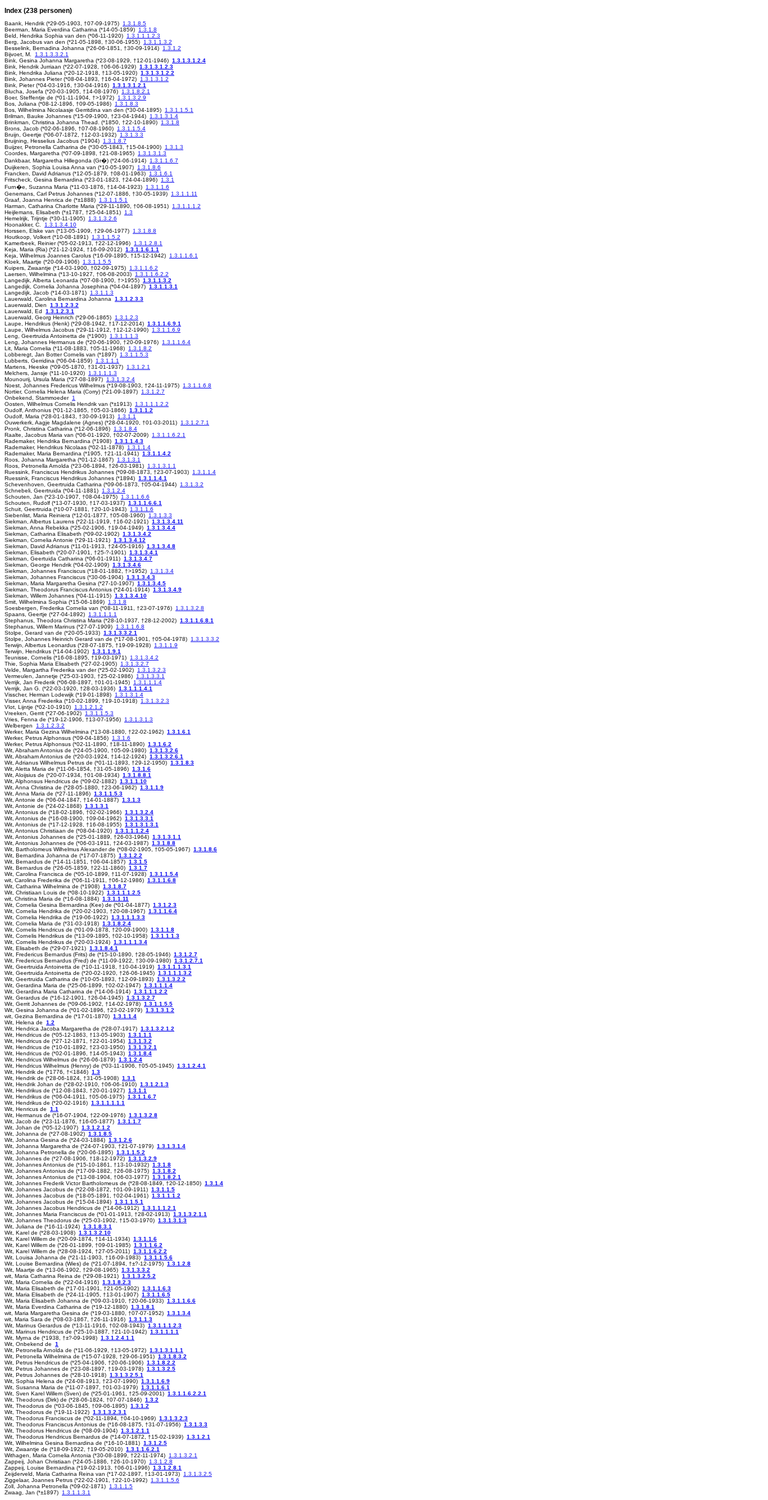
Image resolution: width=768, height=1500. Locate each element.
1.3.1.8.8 (144, 231)
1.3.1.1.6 (157, 187)
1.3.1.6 (121, 738)
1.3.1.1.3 (102, 293)
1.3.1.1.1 (107, 361)
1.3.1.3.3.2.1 (52, 54)
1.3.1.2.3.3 (129, 299)
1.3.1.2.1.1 (135, 1430)
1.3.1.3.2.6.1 (166, 756)
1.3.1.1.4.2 (156, 453)
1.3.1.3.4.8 (161, 546)
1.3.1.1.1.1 (102, 614)
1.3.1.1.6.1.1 (142, 249)
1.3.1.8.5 (134, 23)
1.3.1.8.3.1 (97, 1226)
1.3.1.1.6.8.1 (197, 620)
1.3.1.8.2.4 (116, 923)
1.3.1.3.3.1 (150, 676)
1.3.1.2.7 (153, 391)
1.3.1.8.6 (149, 167)
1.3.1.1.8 (162, 930)
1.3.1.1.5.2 (106, 237)
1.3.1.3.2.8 (189, 608)
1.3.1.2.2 (130, 855)
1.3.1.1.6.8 (197, 385)
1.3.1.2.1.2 (88, 707)
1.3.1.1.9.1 (106, 651)
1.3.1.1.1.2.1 (159, 1208)
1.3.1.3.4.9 (167, 589)
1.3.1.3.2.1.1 (190, 1214)
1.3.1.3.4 (162, 571)
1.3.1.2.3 (126, 317)
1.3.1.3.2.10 (95, 1233)
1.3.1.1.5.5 (97, 262)
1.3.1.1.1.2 (186, 206)
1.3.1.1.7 (129, 1121)
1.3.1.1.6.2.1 (169, 435)
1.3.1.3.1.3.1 (142, 824)
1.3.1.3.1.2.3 (156, 67)
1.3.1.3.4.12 (130, 540)
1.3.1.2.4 (113, 490)
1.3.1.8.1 (143, 1307)
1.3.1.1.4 (139, 447)
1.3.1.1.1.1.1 (108, 1103)
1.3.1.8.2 (140, 348)
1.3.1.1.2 (141, 410)
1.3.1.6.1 (161, 173)
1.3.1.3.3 (131, 135)
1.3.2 (152, 1400)
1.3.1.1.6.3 (156, 1288)
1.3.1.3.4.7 (138, 558)
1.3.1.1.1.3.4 (130, 942)
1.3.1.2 (171, 48)
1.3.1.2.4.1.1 (117, 1338)
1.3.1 (167, 180)
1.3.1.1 (127, 416)
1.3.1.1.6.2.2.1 (187, 1393)
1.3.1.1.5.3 (134, 354)
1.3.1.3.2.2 (171, 979)
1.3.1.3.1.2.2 (157, 73)
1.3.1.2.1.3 (154, 1084)
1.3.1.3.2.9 (132, 97)
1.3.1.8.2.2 (161, 1362)
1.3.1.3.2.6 (102, 218)
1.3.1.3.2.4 (120, 379)
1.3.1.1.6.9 (166, 330)
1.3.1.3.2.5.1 (126, 1375)
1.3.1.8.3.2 (172, 1356)
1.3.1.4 (214, 1183)
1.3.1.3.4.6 (126, 565)
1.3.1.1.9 (166, 645)
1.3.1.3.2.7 (134, 664)
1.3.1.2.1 (138, 367)
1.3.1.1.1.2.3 (143, 36)
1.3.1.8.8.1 (137, 775)
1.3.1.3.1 (129, 460)
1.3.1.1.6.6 (135, 497)
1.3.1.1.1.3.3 (128, 917)
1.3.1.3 (174, 147)
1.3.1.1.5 (163, 1189)
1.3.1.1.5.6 (158, 1257)
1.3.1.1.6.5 (156, 1294)
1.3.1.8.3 (126, 104)
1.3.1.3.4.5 (151, 583)
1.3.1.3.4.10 (60, 225)
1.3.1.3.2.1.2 (157, 1028)
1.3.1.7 (138, 868)
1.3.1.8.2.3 (116, 1282)
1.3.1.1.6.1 (183, 255)
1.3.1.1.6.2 (143, 268)
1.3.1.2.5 (155, 1443)
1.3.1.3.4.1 (143, 552)
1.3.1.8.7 (115, 141)
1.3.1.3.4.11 (167, 521)
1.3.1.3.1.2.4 (189, 60)
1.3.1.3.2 (192, 484)
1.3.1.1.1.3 (124, 336)
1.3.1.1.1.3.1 (174, 967)
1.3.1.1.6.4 (176, 342)
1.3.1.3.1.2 (154, 79)
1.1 (54, 1109)
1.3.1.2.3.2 (64, 305)
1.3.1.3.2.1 (142, 1047)
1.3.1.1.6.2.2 (152, 274)
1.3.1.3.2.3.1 (110, 1412)
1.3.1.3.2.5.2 (139, 1276)
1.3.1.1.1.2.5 (124, 892)
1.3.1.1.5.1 (179, 110)
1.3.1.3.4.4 (161, 528)
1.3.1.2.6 (120, 1140)
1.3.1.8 (147, 29)
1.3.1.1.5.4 (131, 128)
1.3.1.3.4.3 (141, 577)
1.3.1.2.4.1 (191, 1066)
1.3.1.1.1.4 (147, 682)
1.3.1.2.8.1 (148, 243)
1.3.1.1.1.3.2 (175, 973)
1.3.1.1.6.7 (164, 160)
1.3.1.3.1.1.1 (166, 1350)
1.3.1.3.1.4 (164, 116)
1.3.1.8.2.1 (135, 91)
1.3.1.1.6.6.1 (145, 503)
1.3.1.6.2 (159, 744)
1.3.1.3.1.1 (161, 466)
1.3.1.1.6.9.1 (164, 323)
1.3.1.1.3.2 (157, 42)
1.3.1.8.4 (125, 429)
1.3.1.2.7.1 (194, 422)
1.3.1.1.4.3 (129, 441)
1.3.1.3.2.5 (161, 1369)
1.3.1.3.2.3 (151, 670)
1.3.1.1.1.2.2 (152, 404)
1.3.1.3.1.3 (152, 153)
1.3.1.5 (138, 862)
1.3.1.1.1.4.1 (135, 688)
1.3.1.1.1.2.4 (132, 831)
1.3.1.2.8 (179, 1263)
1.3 (128, 212)
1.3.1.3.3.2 (205, 639)
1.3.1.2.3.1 (60, 311)
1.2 (50, 1022)
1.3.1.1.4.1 (152, 478)
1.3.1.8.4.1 (103, 948)
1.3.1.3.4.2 (137, 534)
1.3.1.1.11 (184, 194)
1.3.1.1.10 (133, 781)
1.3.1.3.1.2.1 (129, 85)
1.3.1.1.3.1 (163, 286)
